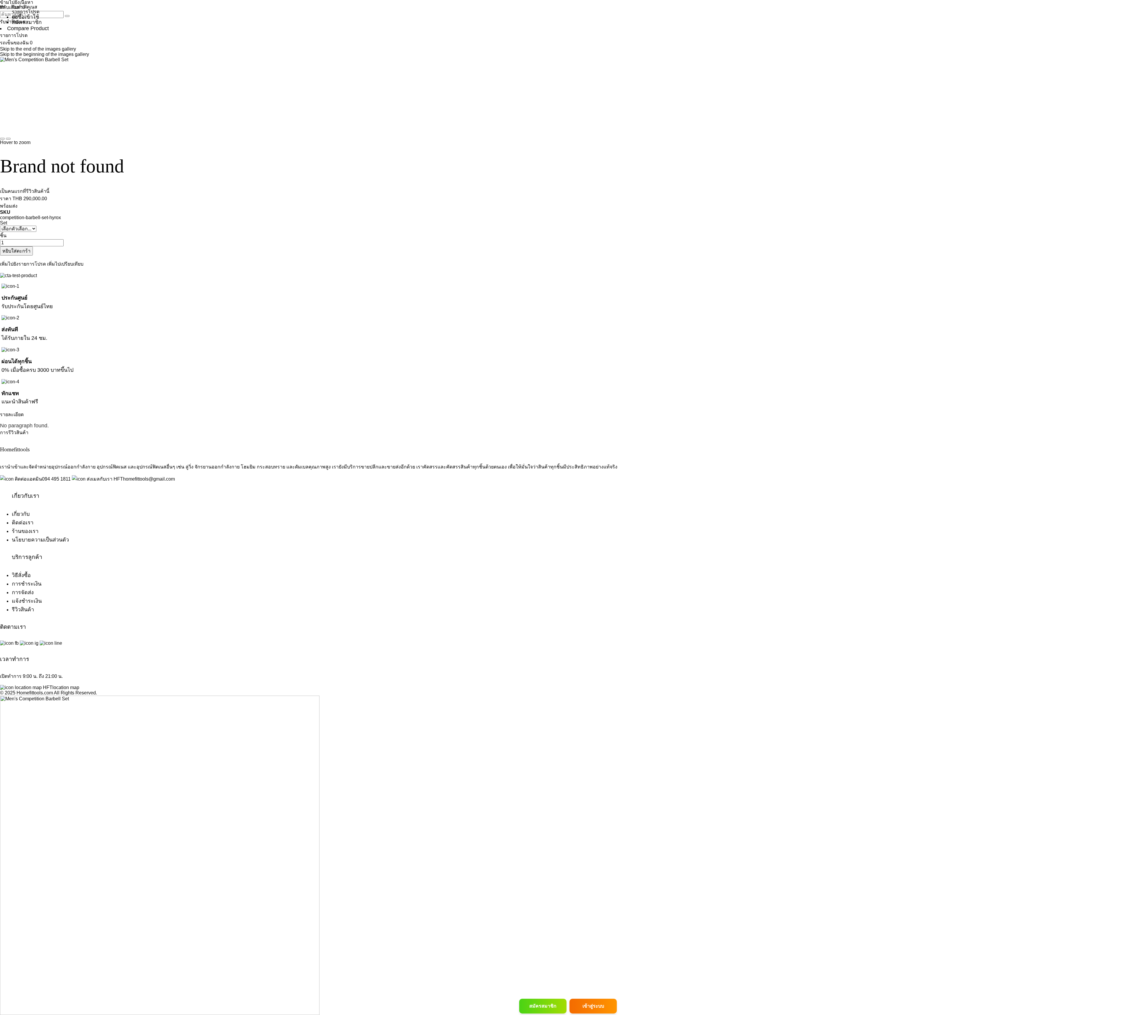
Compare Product (28, 28)
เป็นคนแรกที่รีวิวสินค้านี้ (24, 191)
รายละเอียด (12, 414)
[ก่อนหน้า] (2, 139)
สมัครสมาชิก (542, 1005)
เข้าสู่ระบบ (593, 1005)
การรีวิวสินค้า (14, 432)
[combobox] (32, 14)
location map (65, 687)
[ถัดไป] (8, 139)
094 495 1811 (56, 478)
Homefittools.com (34, 692)
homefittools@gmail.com (149, 478)
